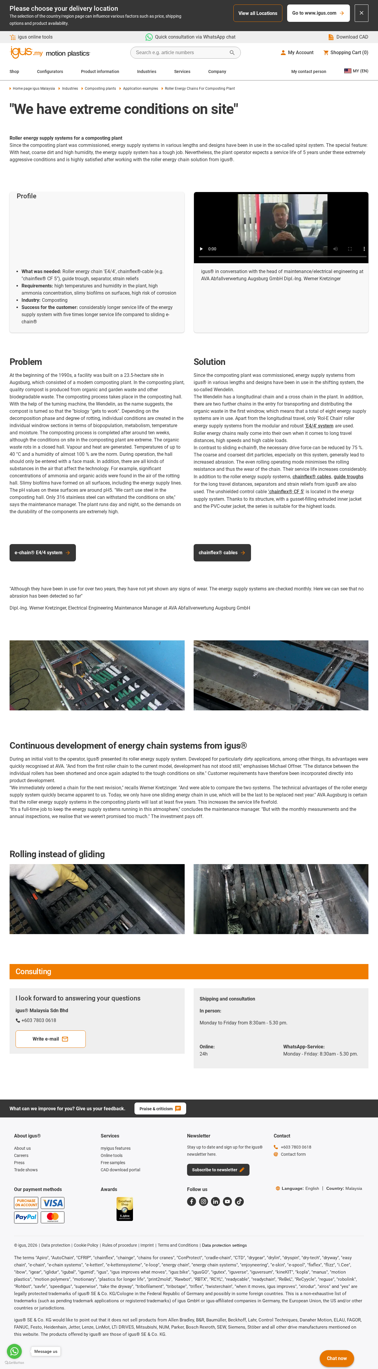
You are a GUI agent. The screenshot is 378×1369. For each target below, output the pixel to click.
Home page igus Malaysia (34, 88)
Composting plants (100, 88)
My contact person (308, 71)
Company (217, 71)
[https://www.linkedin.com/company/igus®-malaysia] (215, 1201)
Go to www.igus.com (314, 13)
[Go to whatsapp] (14, 1351)
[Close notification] (361, 13)
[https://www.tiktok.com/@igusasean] (239, 1201)
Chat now (337, 1358)
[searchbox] (180, 53)
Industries (146, 71)
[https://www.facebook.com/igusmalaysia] (191, 1201)
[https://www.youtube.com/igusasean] (227, 1201)
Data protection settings (224, 1245)
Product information (100, 71)
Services (182, 71)
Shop (14, 71)
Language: (300, 1188)
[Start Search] (232, 52)
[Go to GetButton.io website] (14, 1363)
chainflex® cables (312, 476)
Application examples (140, 88)
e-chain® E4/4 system (38, 552)
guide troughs (348, 476)
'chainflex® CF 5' (286, 491)
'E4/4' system (319, 426)
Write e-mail (46, 1039)
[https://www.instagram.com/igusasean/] (203, 1201)
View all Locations (257, 13)
